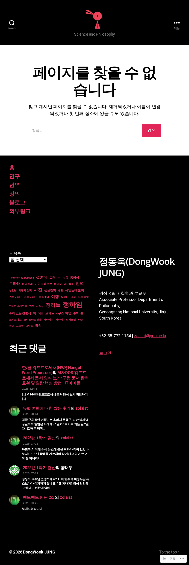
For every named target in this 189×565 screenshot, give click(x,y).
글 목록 (15, 253)
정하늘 (53, 305)
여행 (55, 296)
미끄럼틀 (69, 283)
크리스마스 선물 (32, 319)
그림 (52, 277)
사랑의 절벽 (25, 290)
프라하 (20, 325)
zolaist (81, 408)
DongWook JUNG (39, 552)
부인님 (13, 290)
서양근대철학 (74, 290)
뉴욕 (65, 277)
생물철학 (50, 290)
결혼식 (41, 277)
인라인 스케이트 (18, 305)
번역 (14, 185)
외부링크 (20, 211)
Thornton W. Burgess (21, 277)
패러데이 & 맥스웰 (66, 319)
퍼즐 (80, 319)
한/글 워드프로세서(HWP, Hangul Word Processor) (51, 370)
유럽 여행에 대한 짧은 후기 (47, 408)
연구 (14, 176)
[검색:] (83, 131)
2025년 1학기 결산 (39, 437)
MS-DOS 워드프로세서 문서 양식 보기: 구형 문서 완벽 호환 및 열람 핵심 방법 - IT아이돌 (55, 377)
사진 (38, 289)
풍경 (11, 325)
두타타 (14, 284)
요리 (73, 297)
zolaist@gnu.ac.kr (150, 335)
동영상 (74, 277)
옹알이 (64, 297)
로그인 (105, 353)
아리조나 (44, 297)
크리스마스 (15, 319)
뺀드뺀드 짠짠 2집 (39, 497)
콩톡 (75, 313)
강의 (14, 193)
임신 (31, 305)
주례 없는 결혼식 (20, 313)
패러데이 (48, 319)
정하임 (73, 304)
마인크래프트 (43, 283)
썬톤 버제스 (15, 297)
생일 (60, 290)
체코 (40, 313)
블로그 (17, 202)
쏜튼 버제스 (30, 297)
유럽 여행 (83, 297)
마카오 (58, 283)
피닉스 (29, 325)
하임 (38, 325)
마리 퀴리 (27, 283)
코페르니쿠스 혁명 (58, 313)
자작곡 (40, 305)
